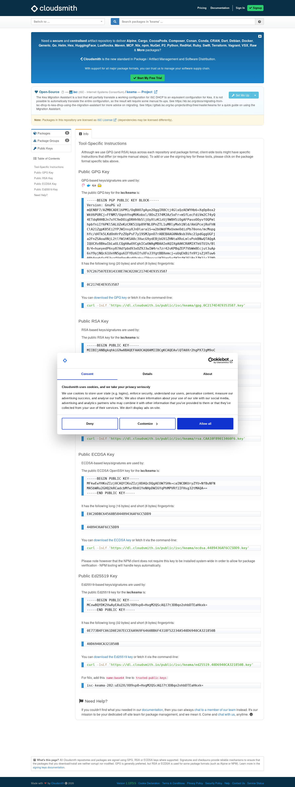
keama (132, 91)
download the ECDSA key (112, 540)
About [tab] (207, 373)
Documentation (220, 7)
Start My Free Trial (149, 78)
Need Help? (41, 195)
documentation (152, 709)
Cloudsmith (57, 783)
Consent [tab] (87, 373)
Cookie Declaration (149, 783)
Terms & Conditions (173, 783)
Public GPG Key (43, 172)
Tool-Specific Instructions (49, 167)
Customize (145, 423)
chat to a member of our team (215, 709)
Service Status (255, 783)
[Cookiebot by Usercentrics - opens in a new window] (215, 360)
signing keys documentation (48, 767)
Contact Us (238, 783)
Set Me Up (242, 95)
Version (126, 783)
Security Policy (213, 783)
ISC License (105, 120)
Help (227, 783)
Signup (257, 7)
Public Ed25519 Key (46, 189)
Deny (90, 423)
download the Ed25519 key (113, 656)
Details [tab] (148, 373)
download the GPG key (110, 297)
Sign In (240, 7)
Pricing (201, 7)
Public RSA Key (43, 178)
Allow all (205, 423)
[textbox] (67, 21)
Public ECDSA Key (45, 184)
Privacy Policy (195, 783)
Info (85, 133)
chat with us (226, 714)
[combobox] (68, 21)
